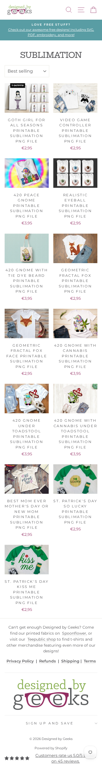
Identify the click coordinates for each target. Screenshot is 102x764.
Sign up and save (50, 723)
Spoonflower (74, 633)
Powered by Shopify (51, 748)
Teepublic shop (41, 639)
